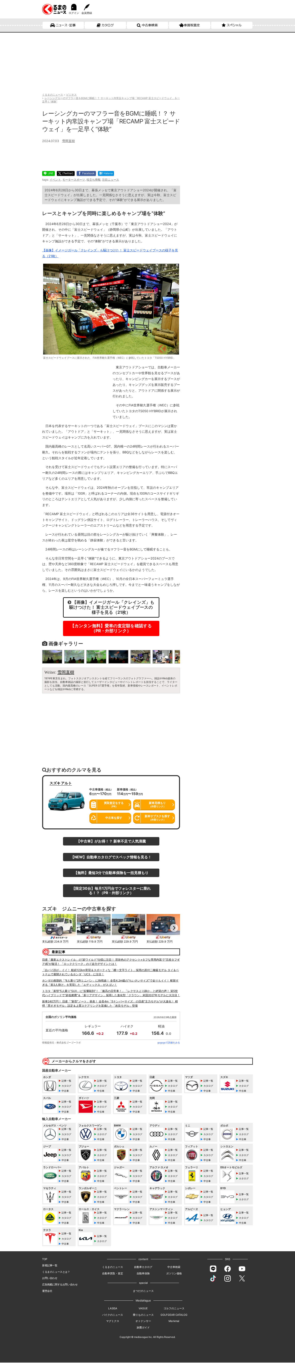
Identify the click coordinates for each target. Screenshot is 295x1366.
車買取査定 (192, 25)
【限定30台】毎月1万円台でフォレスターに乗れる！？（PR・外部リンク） (111, 890)
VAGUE (143, 1308)
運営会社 (47, 1290)
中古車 (65, 1090)
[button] (48, 928)
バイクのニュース (112, 1314)
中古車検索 (150, 25)
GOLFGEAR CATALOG (174, 1314)
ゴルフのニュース (174, 1308)
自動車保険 (143, 1273)
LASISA (112, 1308)
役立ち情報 (93, 179)
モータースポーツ (73, 179)
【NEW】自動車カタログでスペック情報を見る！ (111, 857)
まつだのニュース (143, 1290)
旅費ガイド (143, 1327)
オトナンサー (143, 1321)
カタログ (108, 25)
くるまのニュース (112, 1267)
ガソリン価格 (174, 1273)
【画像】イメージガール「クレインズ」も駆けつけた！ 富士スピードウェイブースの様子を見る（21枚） (112, 607)
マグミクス (112, 1321)
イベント (55, 179)
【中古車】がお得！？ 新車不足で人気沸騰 (111, 841)
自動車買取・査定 (112, 1273)
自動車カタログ (143, 1267)
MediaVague (143, 1300)
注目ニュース (110, 179)
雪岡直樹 (68, 141)
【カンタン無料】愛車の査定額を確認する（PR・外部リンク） (111, 628)
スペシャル (234, 25)
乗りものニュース (143, 1314)
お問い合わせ (49, 1278)
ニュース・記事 (66, 25)
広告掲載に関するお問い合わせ (59, 1284)
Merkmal (174, 1321)
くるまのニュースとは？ (56, 1271)
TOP (44, 1259)
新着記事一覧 (49, 1265)
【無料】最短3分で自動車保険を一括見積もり (111, 872)
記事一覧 (66, 1080)
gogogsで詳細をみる (168, 1042)
